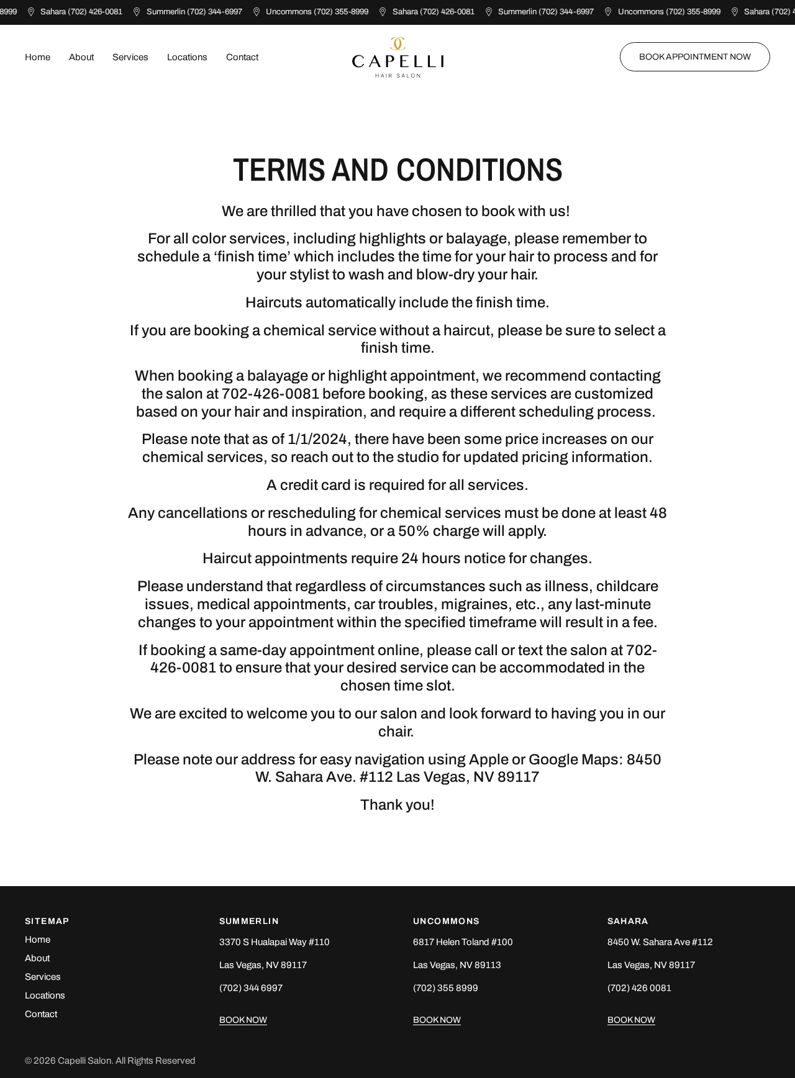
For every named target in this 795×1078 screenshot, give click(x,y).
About (81, 57)
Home (37, 57)
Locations (187, 57)
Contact (242, 57)
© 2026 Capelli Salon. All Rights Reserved (110, 1061)
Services (130, 57)
